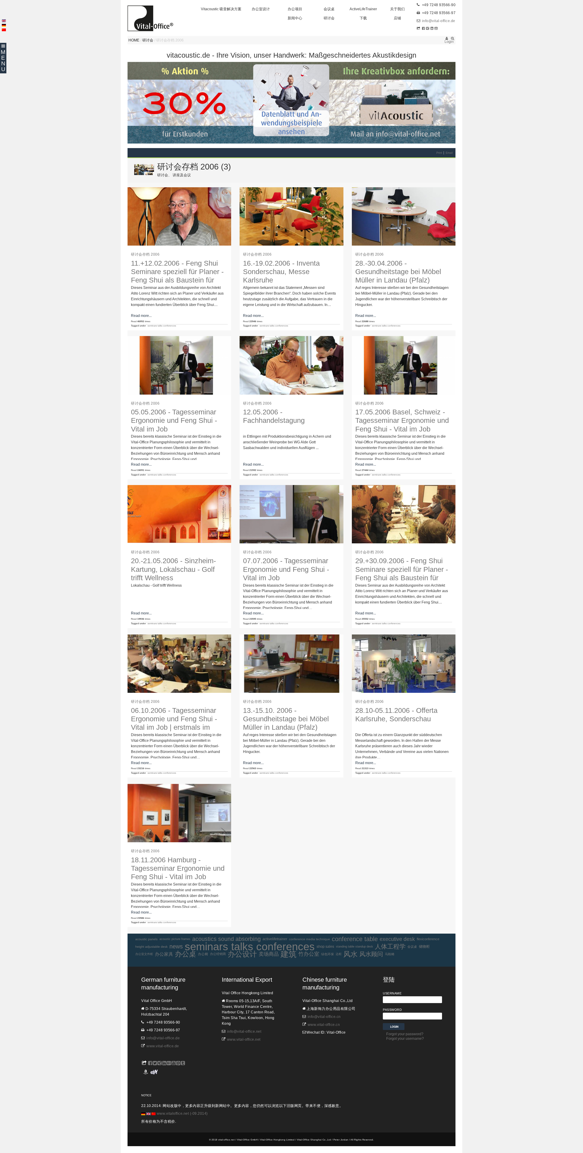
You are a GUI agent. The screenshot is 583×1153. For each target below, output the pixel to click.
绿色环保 (327, 954)
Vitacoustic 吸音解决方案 (221, 9)
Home (133, 40)
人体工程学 (390, 946)
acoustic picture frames (174, 939)
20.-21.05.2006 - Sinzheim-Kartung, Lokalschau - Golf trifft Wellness (173, 569)
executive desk (397, 939)
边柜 (339, 954)
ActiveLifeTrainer (363, 9)
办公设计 (242, 954)
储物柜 (424, 946)
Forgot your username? (405, 1038)
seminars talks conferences (162, 325)
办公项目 (295, 9)
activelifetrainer (275, 939)
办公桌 (185, 954)
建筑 (289, 954)
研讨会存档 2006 (145, 254)
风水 (350, 954)
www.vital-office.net (244, 1039)
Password (392, 1010)
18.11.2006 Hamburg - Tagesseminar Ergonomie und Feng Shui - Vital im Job (178, 868)
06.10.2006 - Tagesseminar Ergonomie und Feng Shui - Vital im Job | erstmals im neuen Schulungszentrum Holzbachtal (174, 727)
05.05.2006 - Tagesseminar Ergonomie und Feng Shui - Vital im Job (174, 420)
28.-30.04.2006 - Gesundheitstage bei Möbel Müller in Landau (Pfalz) (398, 271)
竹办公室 (308, 954)
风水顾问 (371, 954)
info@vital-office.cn (324, 1017)
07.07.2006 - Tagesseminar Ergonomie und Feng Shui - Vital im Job (286, 569)
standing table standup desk (354, 946)
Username (392, 993)
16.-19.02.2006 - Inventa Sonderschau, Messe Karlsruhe (281, 271)
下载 (363, 18)
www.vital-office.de (162, 1046)
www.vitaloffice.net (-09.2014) (182, 1113)
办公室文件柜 (144, 954)
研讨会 (329, 18)
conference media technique (309, 939)
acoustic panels (146, 939)
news (176, 946)
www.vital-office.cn (324, 1025)
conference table (355, 939)
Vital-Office (150, 18)
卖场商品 (269, 954)
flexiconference (428, 939)
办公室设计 (261, 9)
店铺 (397, 18)
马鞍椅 (389, 954)
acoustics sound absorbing (226, 939)
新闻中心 (295, 18)
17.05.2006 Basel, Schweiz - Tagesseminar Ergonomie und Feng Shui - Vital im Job (402, 420)
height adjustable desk (151, 946)
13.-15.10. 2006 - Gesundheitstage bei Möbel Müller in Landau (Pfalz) (286, 719)
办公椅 (203, 954)
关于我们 (397, 9)
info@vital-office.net (244, 1031)
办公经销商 (218, 954)
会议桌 (329, 9)
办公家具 (164, 954)
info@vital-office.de (438, 21)
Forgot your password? (404, 1034)
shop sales (325, 946)
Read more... (141, 316)
